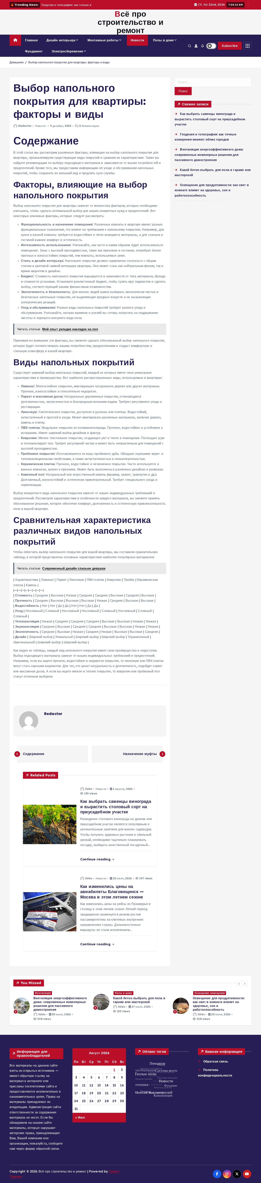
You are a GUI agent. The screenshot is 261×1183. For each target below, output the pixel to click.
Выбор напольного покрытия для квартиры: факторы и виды (69, 62)
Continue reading (95, 859)
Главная (31, 40)
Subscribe (230, 46)
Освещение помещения (130, 993)
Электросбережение (67, 51)
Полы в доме (163, 40)
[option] (50, 1002)
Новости (137, 40)
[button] (239, 983)
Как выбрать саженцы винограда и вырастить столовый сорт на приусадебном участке (210, 119)
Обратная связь (215, 1061)
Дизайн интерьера (60, 40)
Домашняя (17, 62)
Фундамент (34, 51)
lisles (88, 789)
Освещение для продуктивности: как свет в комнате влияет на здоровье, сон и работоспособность (212, 190)
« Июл (80, 1117)
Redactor (25, 126)
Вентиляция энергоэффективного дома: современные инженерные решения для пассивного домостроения (209, 154)
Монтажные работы (103, 40)
